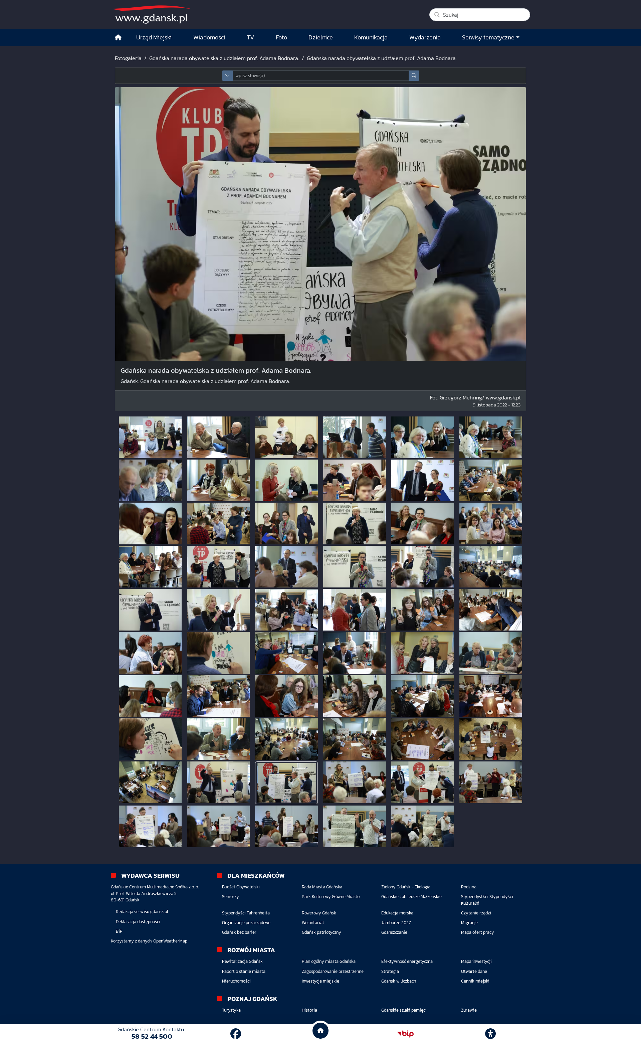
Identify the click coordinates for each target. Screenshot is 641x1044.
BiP (119, 931)
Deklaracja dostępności (138, 921)
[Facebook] (235, 1034)
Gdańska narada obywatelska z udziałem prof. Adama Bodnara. (224, 58)
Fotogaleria (128, 58)
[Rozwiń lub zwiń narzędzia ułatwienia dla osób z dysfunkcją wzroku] (490, 1034)
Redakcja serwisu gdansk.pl (142, 911)
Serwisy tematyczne (488, 37)
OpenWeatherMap (170, 941)
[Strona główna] (118, 37)
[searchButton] (414, 75)
